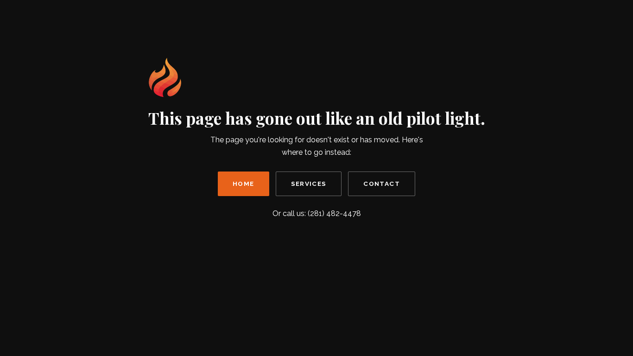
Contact (381, 183)
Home (243, 183)
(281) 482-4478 (334, 213)
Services (309, 183)
